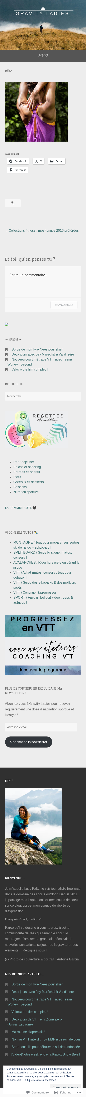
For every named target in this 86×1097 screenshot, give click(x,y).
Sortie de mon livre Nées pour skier (37, 349)
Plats (17, 477)
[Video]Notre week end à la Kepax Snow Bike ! (45, 1054)
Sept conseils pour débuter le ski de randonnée (45, 1047)
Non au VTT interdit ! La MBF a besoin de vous (46, 1039)
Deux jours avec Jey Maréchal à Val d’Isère (42, 354)
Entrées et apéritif (26, 472)
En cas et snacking (27, 467)
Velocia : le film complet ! (29, 369)
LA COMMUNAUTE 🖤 (21, 508)
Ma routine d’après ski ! (28, 1032)
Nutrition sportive (26, 492)
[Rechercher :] (43, 396)
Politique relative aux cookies (39, 1080)
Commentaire (64, 305)
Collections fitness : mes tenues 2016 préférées (44, 230)
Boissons (20, 487)
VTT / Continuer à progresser (34, 592)
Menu (43, 55)
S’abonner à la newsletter (28, 742)
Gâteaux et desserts (28, 482)
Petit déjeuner (23, 462)
